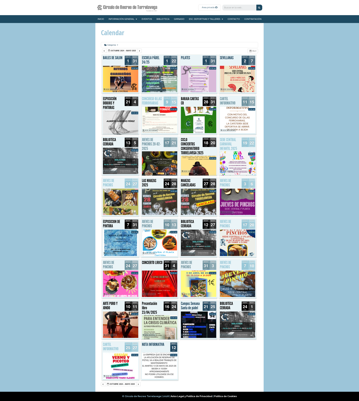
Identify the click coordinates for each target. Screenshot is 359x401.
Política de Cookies (225, 396)
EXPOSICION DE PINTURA (111, 224)
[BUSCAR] (259, 8)
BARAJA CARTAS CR (190, 101)
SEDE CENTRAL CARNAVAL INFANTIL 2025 (228, 144)
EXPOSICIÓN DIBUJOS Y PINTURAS (110, 103)
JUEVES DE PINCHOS (108, 183)
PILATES (185, 57)
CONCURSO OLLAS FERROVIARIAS (152, 101)
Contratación (252, 19)
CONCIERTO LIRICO (152, 262)
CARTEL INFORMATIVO (227, 101)
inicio (101, 19)
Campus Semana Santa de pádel (190, 306)
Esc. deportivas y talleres (204, 19)
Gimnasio (179, 19)
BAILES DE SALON (112, 57)
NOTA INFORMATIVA (153, 344)
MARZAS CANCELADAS (188, 183)
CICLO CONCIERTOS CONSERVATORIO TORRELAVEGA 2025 (192, 146)
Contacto (234, 19)
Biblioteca (163, 19)
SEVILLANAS (226, 57)
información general (121, 19)
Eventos (147, 19)
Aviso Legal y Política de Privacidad (192, 396)
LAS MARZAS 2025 (149, 183)
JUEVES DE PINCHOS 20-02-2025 (151, 144)
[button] (209, 8)
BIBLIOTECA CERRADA (109, 142)
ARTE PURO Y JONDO (110, 306)
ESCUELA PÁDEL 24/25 (150, 60)
